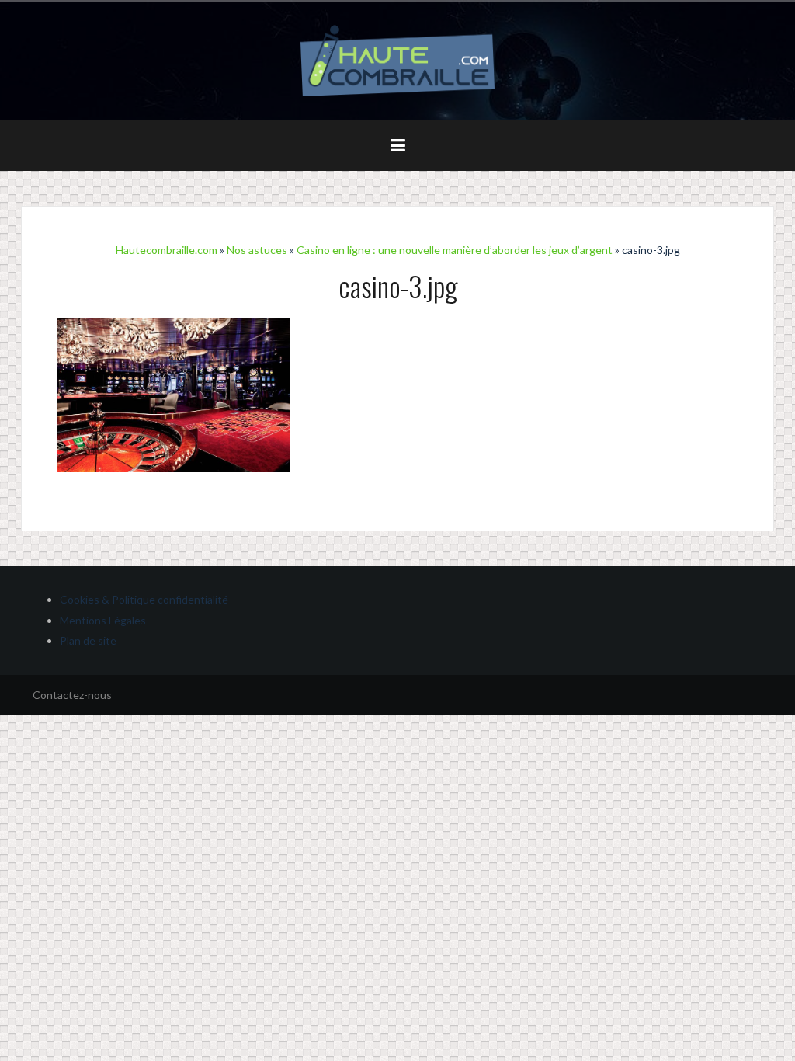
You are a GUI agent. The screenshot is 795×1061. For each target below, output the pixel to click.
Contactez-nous (72, 694)
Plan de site (88, 640)
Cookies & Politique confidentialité (144, 599)
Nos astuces (257, 249)
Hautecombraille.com (166, 249)
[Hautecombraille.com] (397, 59)
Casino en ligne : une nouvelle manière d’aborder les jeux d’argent (455, 249)
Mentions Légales (103, 620)
